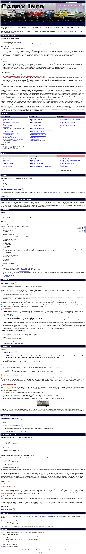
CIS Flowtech (18, 139)
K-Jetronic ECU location (8, 131)
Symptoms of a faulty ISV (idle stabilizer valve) (70, 160)
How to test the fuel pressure (37, 128)
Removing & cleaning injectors (38, 133)
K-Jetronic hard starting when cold (68, 127)
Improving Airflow (35, 139)
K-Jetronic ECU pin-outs (8, 133)
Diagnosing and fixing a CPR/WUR (67, 122)
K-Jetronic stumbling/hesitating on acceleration (71, 123)
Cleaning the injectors (36, 160)
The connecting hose (15, 520)
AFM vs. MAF (6, 160)
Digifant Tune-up (35, 158)
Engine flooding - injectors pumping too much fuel (71, 158)
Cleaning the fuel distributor (37, 131)
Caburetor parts (4, 196)
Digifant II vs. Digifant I (8, 158)
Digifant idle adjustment (8, 163)
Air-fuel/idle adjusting (7, 119)
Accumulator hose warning (10, 120)
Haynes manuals (53, 192)
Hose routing (6, 276)
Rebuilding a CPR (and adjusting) (38, 136)
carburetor (18, 42)
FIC (22, 139)
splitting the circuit (48, 378)
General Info (14, 24)
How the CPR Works (7, 125)
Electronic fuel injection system (10, 63)
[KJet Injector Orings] (26, 431)
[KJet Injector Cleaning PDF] (22, 425)
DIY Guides (34, 24)
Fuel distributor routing (8, 134)
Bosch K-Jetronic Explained (11, 124)
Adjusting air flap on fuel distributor (39, 134)
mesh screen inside (24, 271)
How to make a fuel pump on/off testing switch (41, 130)
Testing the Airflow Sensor (65, 161)
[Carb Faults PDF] (23, 189)
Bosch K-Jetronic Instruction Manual (11, 122)
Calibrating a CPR (35, 137)
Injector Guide (6, 127)
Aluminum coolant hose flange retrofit (39, 168)
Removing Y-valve (35, 140)
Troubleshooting (24, 24)
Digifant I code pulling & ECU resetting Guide (41, 166)
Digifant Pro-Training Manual (9, 161)
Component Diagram (7, 136)
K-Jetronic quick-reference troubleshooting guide (70, 119)
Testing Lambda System (36, 120)
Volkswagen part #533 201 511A (10, 275)
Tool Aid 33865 (37, 125)
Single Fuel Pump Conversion (38, 164)
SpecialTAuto (14, 140)
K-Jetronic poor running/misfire (68, 125)
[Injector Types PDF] (21, 418)
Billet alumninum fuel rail (8, 166)
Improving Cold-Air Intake (37, 163)
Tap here (3, 286)
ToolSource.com (37, 123)
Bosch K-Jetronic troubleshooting (67, 120)
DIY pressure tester (38, 127)
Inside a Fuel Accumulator (10, 137)
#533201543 (7, 526)
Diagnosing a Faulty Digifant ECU (67, 163)
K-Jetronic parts (6, 142)
